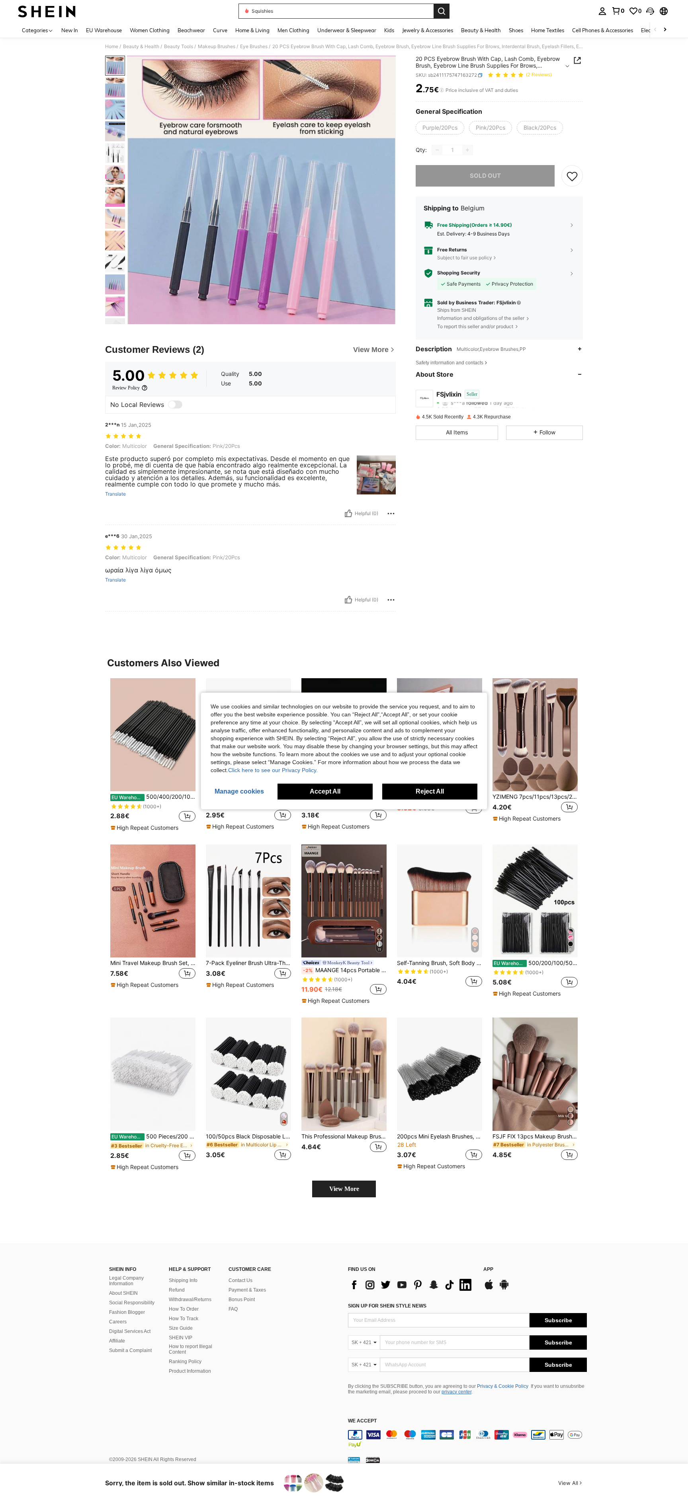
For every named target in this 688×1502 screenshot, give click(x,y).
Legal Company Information (126, 1280)
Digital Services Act (129, 1331)
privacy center (456, 1392)
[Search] (442, 11)
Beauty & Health (141, 46)
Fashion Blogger (127, 1312)
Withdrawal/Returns (190, 1299)
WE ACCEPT (362, 1421)
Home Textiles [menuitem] (547, 30)
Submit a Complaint (130, 1350)
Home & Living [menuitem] (252, 30)
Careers (118, 1322)
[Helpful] (348, 513)
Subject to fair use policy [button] (464, 258)
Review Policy (126, 388)
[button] (650, 11)
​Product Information (190, 1371)
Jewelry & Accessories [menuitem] (427, 30)
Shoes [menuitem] (516, 30)
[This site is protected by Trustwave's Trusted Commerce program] (354, 1460)
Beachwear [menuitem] (191, 30)
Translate (115, 494)
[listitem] (153, 755)
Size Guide (181, 1328)
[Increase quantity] (467, 150)
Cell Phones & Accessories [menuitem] (602, 30)
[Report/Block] (391, 513)
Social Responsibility (131, 1302)
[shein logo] (47, 11)
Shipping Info (183, 1280)
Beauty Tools (178, 46)
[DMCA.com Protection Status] (373, 1460)
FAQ (233, 1309)
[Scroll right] (665, 30)
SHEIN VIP (180, 1338)
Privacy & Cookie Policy (502, 1386)
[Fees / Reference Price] (442, 90)
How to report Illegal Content (190, 1349)
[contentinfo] (467, 1439)
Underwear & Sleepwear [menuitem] (346, 30)
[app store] (488, 1288)
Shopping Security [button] (458, 273)
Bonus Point (242, 1299)
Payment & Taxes (247, 1290)
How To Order (184, 1309)
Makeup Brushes (216, 46)
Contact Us (240, 1280)
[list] (411, 1285)
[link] (618, 11)
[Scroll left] (655, 30)
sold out (485, 175)
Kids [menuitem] (389, 30)
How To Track (183, 1318)
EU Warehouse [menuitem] (104, 30)
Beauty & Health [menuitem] (481, 30)
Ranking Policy (185, 1361)
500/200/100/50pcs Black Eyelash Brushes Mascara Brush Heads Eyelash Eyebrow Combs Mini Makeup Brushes (536, 963)
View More (344, 1188)
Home (111, 46)
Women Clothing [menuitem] (150, 30)
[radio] (440, 127)
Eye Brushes (254, 46)
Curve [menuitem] (220, 30)
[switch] (175, 405)
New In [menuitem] (69, 30)
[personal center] (602, 11)
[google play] (504, 1288)
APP (488, 1269)
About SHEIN (123, 1293)
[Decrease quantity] (437, 150)
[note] (145, 828)
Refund (177, 1290)
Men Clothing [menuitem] (293, 30)
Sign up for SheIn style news (387, 1306)
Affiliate (117, 1341)
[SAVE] (572, 176)
